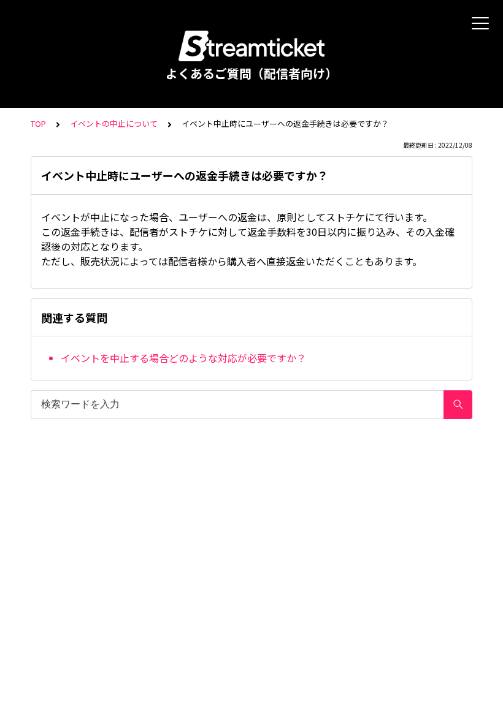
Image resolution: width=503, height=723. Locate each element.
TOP (38, 123)
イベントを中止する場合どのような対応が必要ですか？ (183, 357)
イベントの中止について (114, 123)
